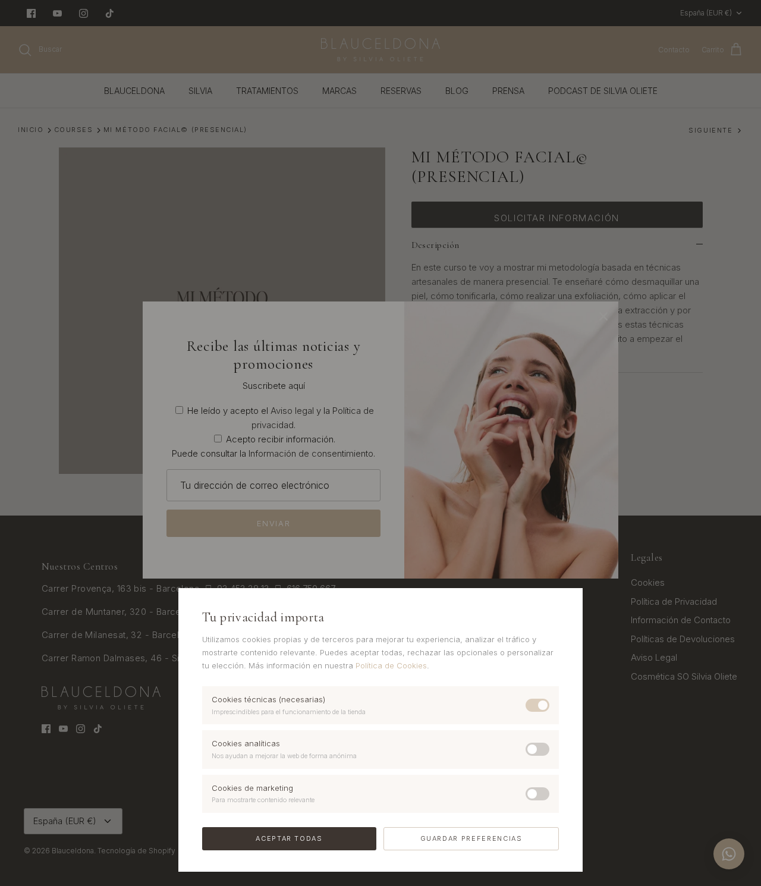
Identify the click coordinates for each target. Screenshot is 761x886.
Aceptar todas (289, 838)
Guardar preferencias (471, 838)
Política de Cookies (391, 665)
